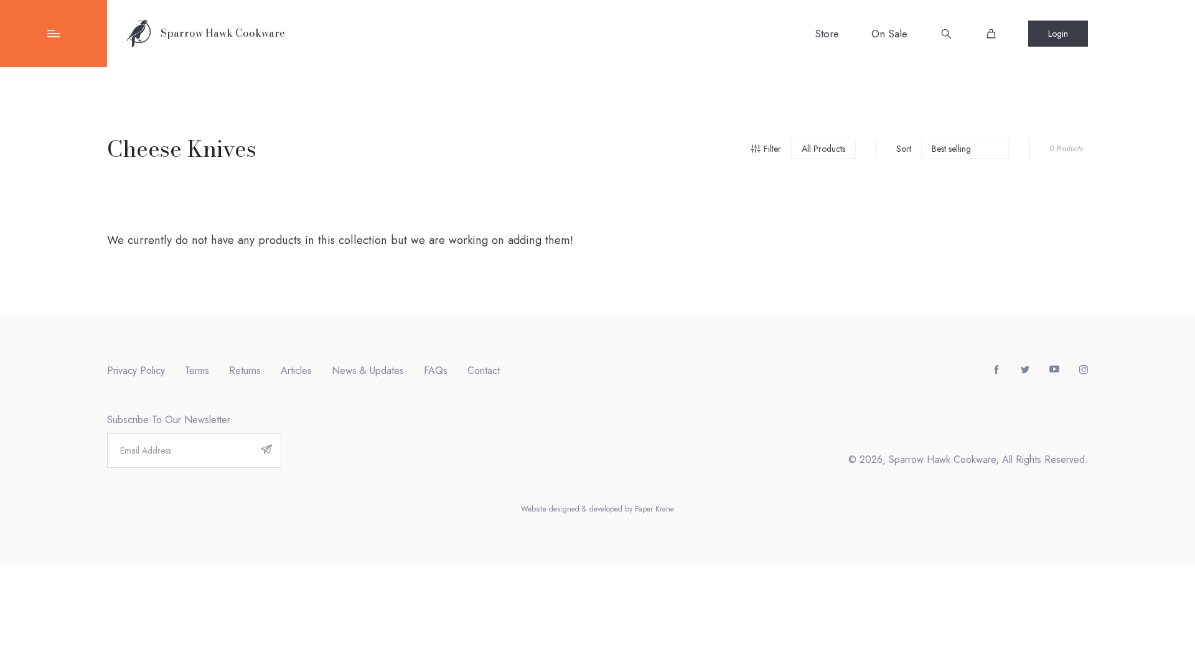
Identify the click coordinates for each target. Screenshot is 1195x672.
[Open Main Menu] (53, 33)
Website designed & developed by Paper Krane (597, 509)
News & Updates (368, 370)
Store (827, 33)
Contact (483, 370)
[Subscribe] (266, 450)
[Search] (946, 33)
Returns (245, 370)
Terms (197, 370)
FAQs (436, 370)
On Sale (889, 33)
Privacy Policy (136, 370)
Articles (296, 370)
